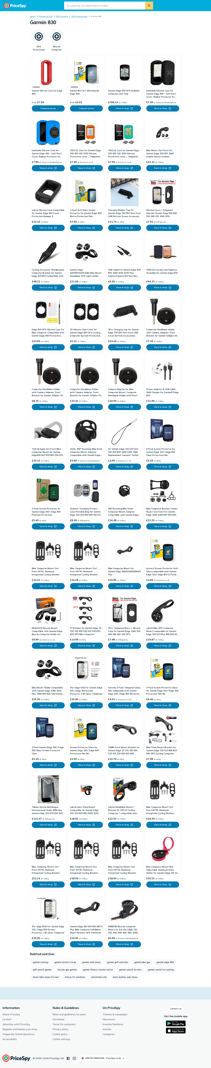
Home (33, 16)
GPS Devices (62, 16)
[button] (176, 1009)
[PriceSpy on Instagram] (74, 1058)
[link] (48, 84)
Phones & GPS (46, 16)
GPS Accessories (79, 16)
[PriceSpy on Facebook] (68, 1058)
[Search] (149, 6)
